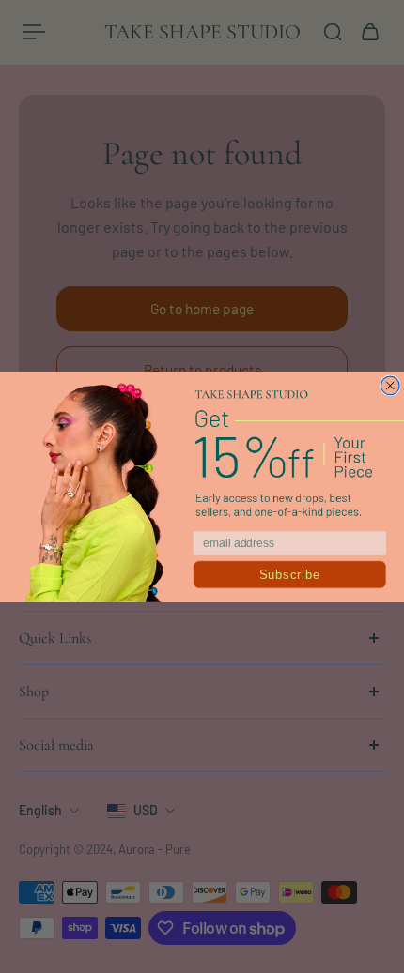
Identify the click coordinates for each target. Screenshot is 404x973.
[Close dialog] (390, 385)
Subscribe (289, 574)
